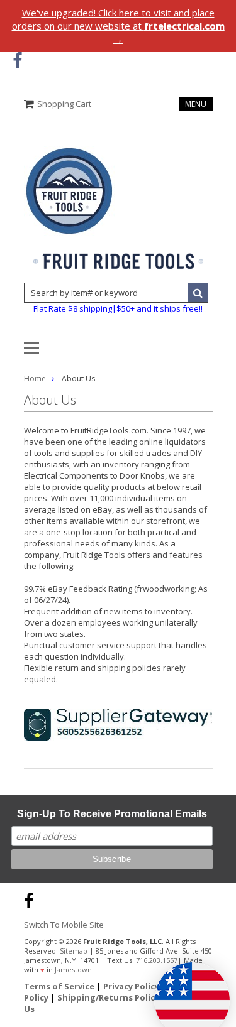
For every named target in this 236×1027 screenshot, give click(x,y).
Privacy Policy (131, 986)
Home (35, 378)
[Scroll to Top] (217, 898)
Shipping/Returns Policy (108, 997)
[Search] (198, 293)
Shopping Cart (64, 103)
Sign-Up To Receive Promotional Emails (112, 813)
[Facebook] (17, 60)
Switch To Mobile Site (64, 924)
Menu (195, 104)
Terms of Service (59, 986)
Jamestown (73, 969)
